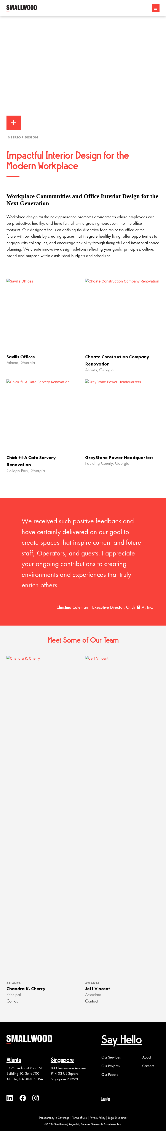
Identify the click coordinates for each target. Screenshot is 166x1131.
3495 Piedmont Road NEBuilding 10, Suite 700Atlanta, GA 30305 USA (24, 1073)
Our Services (111, 1057)
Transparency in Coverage (54, 1118)
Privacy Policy (97, 1118)
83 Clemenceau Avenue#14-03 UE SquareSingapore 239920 (68, 1073)
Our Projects (110, 1066)
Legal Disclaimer (117, 1118)
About (146, 1057)
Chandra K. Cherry (25, 988)
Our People (109, 1074)
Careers (148, 1066)
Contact (12, 1001)
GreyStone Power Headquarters (119, 457)
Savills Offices (20, 357)
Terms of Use (79, 1118)
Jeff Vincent (97, 988)
